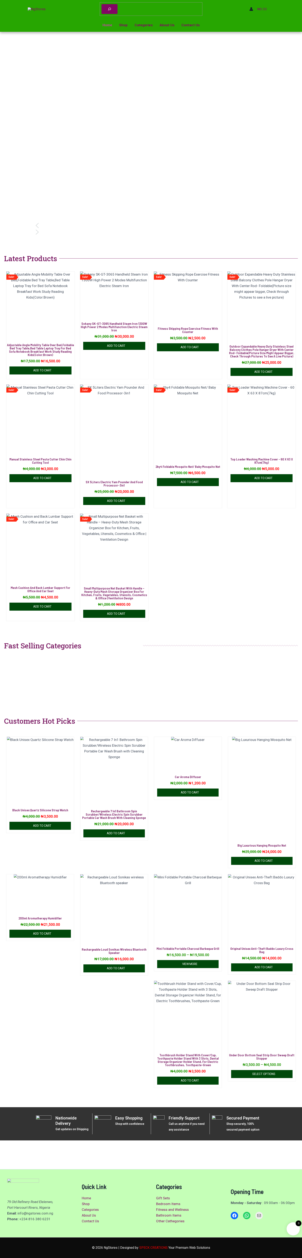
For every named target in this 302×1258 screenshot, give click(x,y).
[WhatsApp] (246, 1215)
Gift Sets (163, 1198)
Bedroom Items (168, 1204)
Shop (123, 25)
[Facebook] (234, 1215)
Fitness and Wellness (172, 1210)
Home (107, 25)
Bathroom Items (168, 1215)
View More (189, 964)
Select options (263, 1074)
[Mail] (259, 1215)
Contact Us (190, 25)
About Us (167, 25)
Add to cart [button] (42, 370)
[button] (151, 225)
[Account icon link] (251, 9)
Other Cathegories (170, 1221)
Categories (144, 25)
